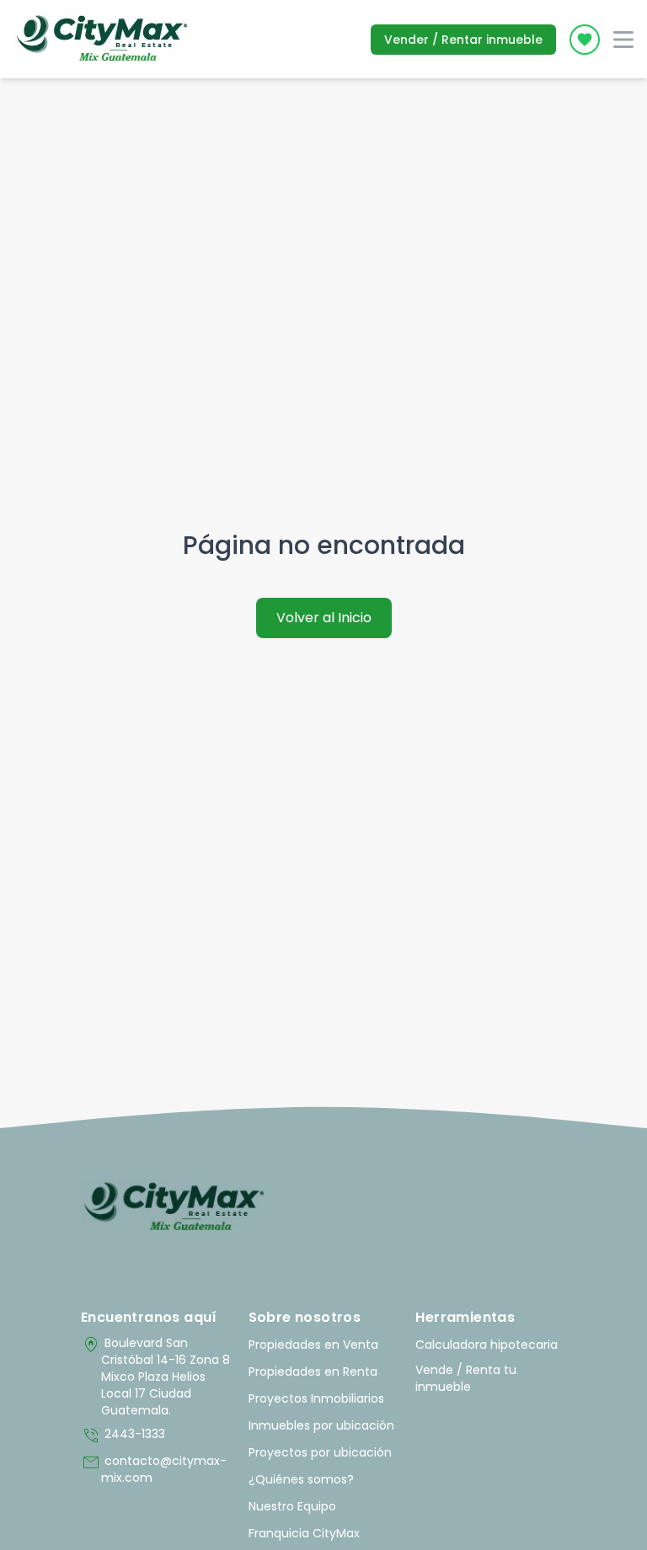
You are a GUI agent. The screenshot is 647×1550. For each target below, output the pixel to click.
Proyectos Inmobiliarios (316, 1398)
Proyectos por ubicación (320, 1452)
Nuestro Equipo (292, 1506)
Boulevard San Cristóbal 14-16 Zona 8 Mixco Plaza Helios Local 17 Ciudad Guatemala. (155, 1376)
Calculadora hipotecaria (486, 1344)
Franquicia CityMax (304, 1533)
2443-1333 (123, 1435)
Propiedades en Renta (313, 1371)
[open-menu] (623, 39)
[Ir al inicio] (174, 1207)
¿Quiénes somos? (301, 1479)
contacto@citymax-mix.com (154, 1469)
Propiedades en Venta (313, 1344)
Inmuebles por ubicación (321, 1425)
